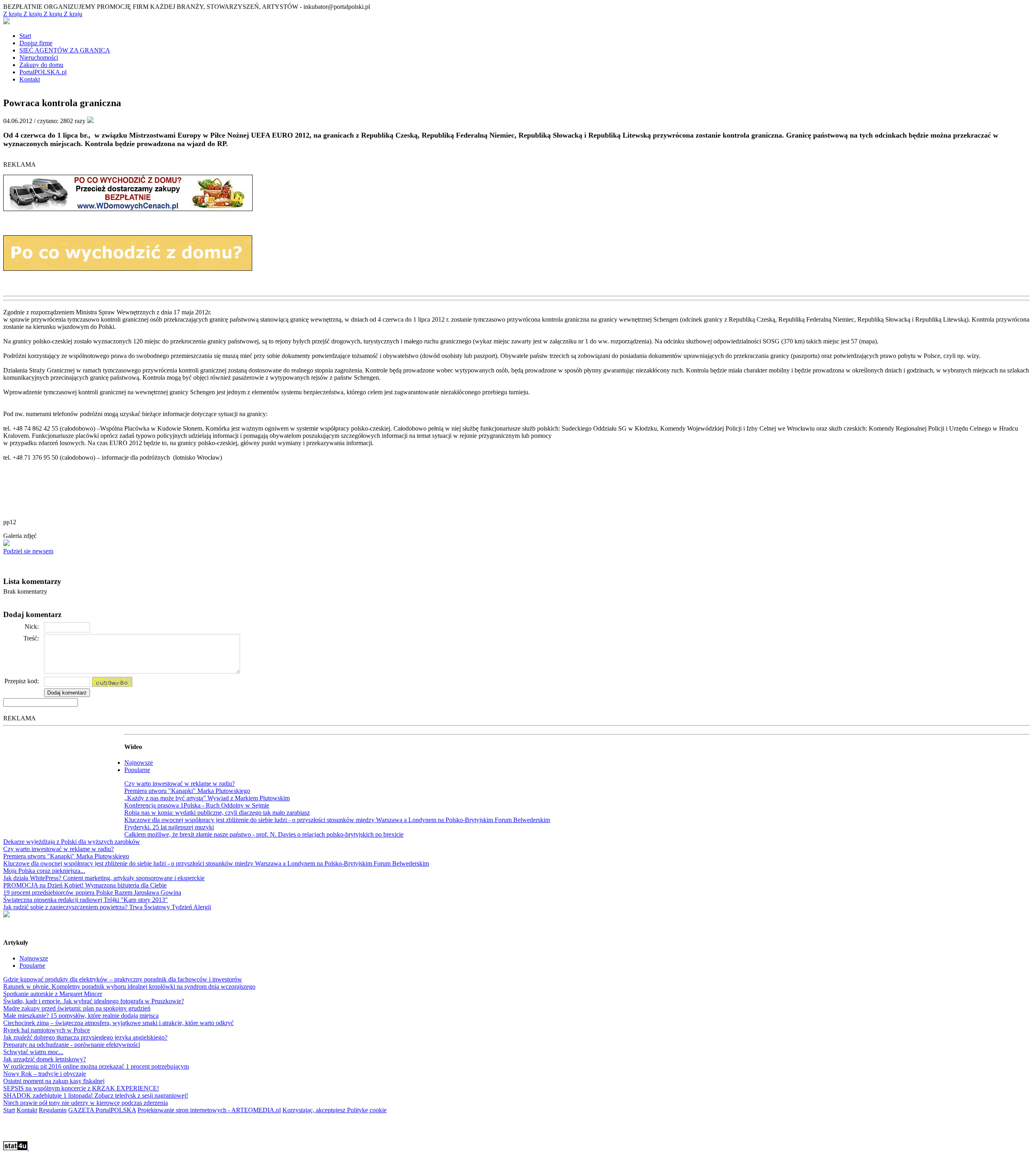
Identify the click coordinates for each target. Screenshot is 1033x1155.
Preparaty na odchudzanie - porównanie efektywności (71, 1044)
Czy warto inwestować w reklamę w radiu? (179, 783)
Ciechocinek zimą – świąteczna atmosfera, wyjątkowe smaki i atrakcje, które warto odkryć (118, 1022)
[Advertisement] (63, 779)
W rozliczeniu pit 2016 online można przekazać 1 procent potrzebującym (96, 1066)
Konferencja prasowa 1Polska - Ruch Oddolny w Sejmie (196, 805)
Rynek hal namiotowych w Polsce (46, 1030)
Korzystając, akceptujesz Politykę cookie (334, 1110)
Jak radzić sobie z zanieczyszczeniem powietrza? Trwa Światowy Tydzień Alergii (107, 907)
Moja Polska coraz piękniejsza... (44, 870)
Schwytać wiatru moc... (33, 1051)
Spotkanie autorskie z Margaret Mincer (52, 993)
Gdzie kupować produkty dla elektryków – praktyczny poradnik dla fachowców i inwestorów (122, 979)
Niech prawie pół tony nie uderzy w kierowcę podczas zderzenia (85, 1102)
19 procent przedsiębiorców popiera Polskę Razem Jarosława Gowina (92, 892)
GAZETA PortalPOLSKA (102, 1110)
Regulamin (53, 1110)
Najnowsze (138, 762)
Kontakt (27, 1110)
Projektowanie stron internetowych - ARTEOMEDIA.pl (209, 1110)
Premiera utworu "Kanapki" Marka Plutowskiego (187, 790)
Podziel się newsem (28, 551)
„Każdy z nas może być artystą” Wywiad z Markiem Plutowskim (207, 798)
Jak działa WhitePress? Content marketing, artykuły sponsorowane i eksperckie (104, 878)
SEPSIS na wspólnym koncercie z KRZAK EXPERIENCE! (81, 1088)
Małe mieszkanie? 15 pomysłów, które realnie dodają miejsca (81, 1015)
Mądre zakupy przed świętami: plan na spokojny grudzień (77, 1008)
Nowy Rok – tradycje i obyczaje (44, 1073)
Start (9, 1110)
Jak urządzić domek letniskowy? (44, 1059)
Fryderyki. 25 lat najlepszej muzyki (169, 827)
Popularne (137, 769)
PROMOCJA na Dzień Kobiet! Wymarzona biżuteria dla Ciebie (85, 885)
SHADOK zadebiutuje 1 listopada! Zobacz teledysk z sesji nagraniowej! (95, 1095)
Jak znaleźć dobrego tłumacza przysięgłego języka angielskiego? (85, 1037)
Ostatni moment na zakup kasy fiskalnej (54, 1081)
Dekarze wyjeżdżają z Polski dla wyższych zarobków (71, 841)
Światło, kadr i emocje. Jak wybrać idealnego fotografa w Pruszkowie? (93, 1001)
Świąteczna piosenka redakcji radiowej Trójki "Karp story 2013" (85, 899)
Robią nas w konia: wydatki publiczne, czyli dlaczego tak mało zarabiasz (217, 812)
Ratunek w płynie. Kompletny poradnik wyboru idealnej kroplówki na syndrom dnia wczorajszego (129, 986)
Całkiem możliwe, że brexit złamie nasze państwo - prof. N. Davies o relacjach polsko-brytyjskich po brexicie (264, 834)
